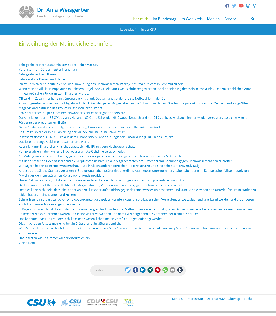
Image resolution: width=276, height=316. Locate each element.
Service (230, 18)
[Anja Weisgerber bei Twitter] (234, 6)
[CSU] (41, 302)
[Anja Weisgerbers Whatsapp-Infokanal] (254, 6)
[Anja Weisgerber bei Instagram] (248, 6)
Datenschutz (216, 299)
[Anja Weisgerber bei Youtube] (241, 6)
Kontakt (177, 299)
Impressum (195, 299)
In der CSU (148, 29)
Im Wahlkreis (192, 18)
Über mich (139, 18)
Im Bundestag (164, 18)
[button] (128, 270)
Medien (213, 18)
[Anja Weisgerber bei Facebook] (227, 6)
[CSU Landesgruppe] (71, 302)
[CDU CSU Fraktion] (102, 302)
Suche (248, 299)
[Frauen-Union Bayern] (128, 302)
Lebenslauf (128, 29)
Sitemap (234, 299)
